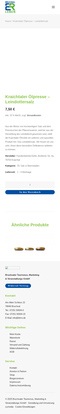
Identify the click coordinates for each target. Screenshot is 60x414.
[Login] (40, 7)
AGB (12, 352)
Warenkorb (15, 337)
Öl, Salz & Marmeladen (28, 165)
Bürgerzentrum (17, 378)
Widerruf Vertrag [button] (18, 286)
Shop (12, 375)
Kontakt (13, 368)
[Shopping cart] (44, 7)
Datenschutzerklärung (20, 385)
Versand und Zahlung (20, 344)
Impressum (15, 382)
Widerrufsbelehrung (19, 348)
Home (8, 21)
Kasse (13, 341)
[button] (53, 7)
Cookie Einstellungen (25, 406)
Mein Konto (15, 334)
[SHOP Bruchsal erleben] (10, 7)
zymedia (9, 406)
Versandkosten (34, 115)
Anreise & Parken (18, 371)
